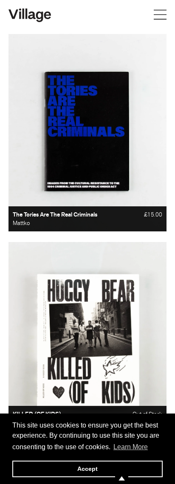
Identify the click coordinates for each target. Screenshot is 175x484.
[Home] (29, 14)
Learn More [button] (130, 446)
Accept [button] (87, 468)
